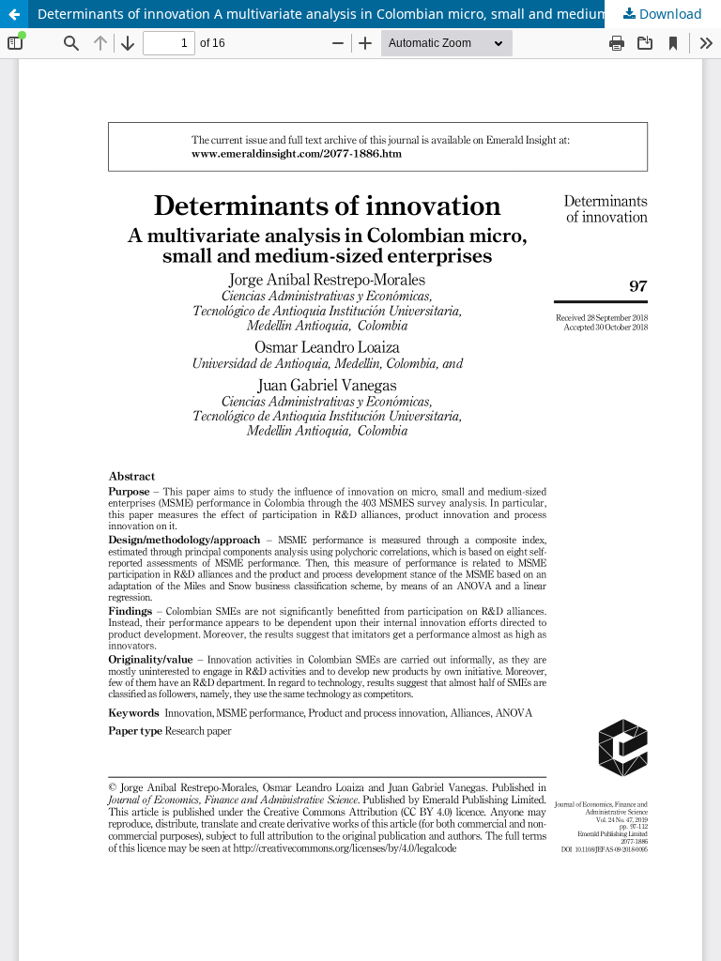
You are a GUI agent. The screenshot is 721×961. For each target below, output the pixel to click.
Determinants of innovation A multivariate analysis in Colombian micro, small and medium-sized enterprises (379, 14)
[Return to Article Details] (14, 14)
